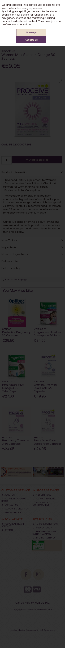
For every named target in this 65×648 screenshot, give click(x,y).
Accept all (31, 39)
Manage (31, 32)
